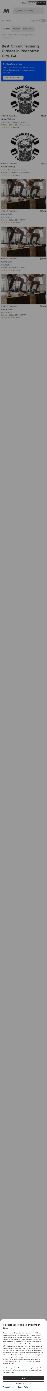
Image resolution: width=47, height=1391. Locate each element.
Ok (23, 1378)
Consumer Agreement (21, 1370)
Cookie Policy (23, 1387)
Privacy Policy (10, 1372)
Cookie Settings (23, 1383)
